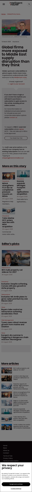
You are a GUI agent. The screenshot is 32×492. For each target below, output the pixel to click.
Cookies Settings (16, 489)
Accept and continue (16, 484)
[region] (16, 477)
